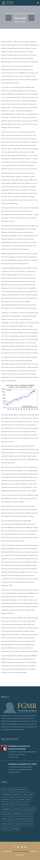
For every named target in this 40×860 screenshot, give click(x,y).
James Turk (20, 18)
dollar (31, 794)
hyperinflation (6, 809)
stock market (6, 824)
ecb (14, 799)
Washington (15, 829)
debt (24, 794)
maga (25, 809)
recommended (20, 819)
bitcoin (4, 789)
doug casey (6, 799)
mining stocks (6, 814)
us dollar (5, 829)
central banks (21, 789)
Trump (24, 824)
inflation (17, 809)
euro (29, 799)
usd (31, 824)
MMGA (16, 814)
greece (25, 804)
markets (32, 809)
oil (31, 814)
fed (13, 804)
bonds (12, 789)
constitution (6, 794)
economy (21, 799)
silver (30, 819)
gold (18, 804)
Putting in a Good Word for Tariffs (22, 764)
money (24, 814)
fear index (5, 804)
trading (16, 824)
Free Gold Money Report (20, 851)
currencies (16, 794)
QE (11, 819)
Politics (4, 819)
